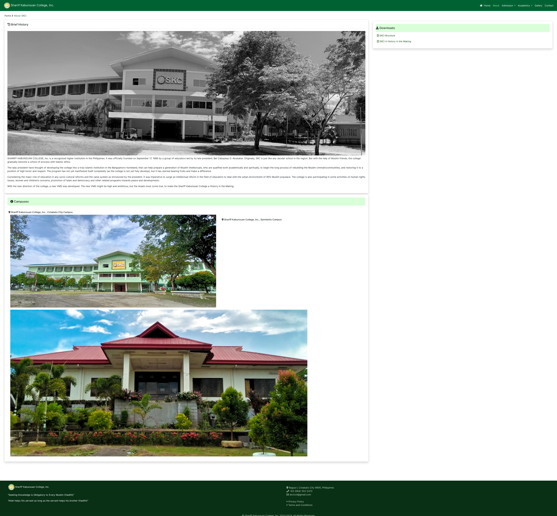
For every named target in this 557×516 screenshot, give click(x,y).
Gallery (538, 5)
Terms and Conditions (300, 505)
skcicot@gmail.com (300, 494)
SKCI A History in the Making (395, 41)
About (497, 5)
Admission (508, 5)
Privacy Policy (296, 501)
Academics (524, 5)
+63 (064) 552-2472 (300, 491)
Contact (549, 5)
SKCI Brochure (387, 35)
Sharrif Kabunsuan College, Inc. (32, 5)
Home (487, 5)
